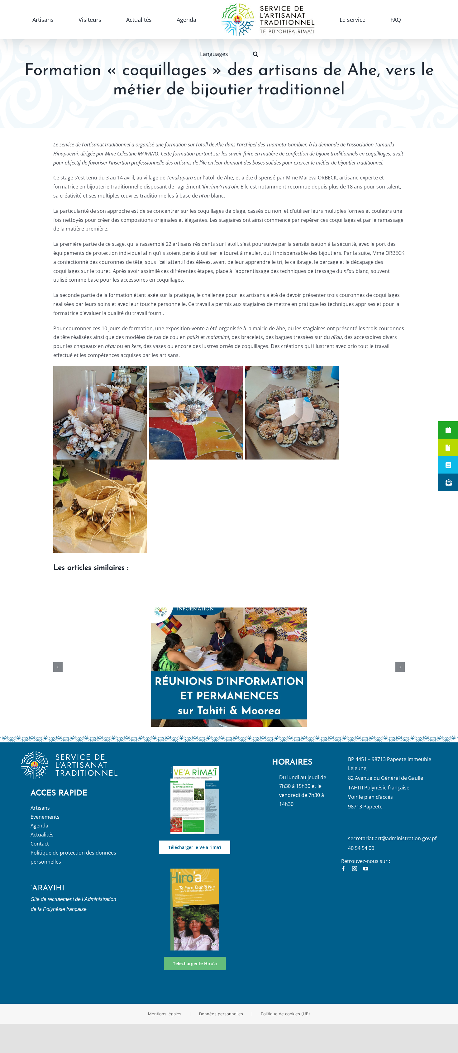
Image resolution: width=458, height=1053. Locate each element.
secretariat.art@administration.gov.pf (392, 838)
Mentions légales (164, 1013)
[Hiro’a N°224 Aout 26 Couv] (194, 871)
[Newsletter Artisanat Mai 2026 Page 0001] (194, 768)
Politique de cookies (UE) (285, 1013)
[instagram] (354, 868)
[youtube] (365, 868)
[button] (380, 19)
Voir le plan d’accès (370, 796)
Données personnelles (221, 1013)
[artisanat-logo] (69, 753)
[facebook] (343, 868)
